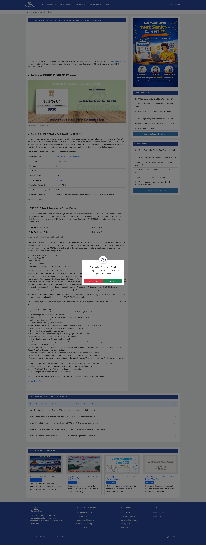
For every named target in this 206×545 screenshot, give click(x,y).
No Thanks (93, 281)
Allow (112, 281)
